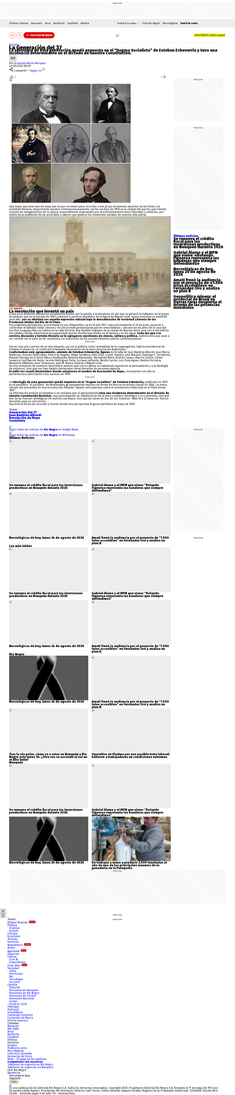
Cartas (13, 1001)
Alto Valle (13, 1028)
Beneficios (13, 1072)
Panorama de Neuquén (23, 990)
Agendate (16, 951)
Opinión (14, 44)
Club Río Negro (151, 23)
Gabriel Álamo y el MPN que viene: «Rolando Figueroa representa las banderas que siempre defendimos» (196, 258)
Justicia (13, 930)
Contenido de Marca (20, 1017)
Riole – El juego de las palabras (26, 1059)
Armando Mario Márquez (30, 63)
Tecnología (16, 979)
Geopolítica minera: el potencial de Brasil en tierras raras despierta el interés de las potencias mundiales (197, 302)
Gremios (14, 928)
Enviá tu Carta (18, 1004)
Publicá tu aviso (17, 1048)
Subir (13, 1081)
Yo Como (14, 982)
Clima (12, 971)
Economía (13, 936)
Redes (11, 947)
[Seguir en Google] (10, 79)
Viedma (85, 23)
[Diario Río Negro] (117, 35)
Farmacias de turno (19, 1056)
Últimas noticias (18, 23)
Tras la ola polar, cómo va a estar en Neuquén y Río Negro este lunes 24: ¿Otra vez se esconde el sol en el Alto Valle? (48, 757)
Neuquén (36, 23)
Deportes (13, 954)
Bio (11, 976)
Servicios (13, 941)
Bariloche (59, 23)
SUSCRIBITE (209, 35)
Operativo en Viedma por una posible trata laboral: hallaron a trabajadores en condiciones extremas (131, 755)
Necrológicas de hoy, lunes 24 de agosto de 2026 (194, 272)
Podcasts (13, 1009)
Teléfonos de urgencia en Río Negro (30, 1064)
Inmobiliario (15, 1012)
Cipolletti (72, 23)
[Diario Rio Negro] (10, 1085)
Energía (12, 933)
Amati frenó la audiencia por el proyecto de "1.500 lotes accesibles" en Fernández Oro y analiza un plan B (130, 540)
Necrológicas (170, 23)
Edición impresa (17, 1020)
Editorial (14, 987)
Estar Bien (16, 965)
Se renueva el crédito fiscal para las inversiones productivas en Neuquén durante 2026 (198, 242)
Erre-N (13, 959)
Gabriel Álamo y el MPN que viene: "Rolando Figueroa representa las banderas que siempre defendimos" (127, 487)
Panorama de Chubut (22, 995)
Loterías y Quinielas (19, 1053)
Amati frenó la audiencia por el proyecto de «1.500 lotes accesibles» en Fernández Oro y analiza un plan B (198, 285)
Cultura (11, 956)
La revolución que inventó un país (41, 311)
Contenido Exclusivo (20, 1015)
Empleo (12, 1045)
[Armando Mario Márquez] (13, 55)
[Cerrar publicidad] (3, 911)
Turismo (12, 939)
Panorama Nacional (21, 998)
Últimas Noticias (21, 922)
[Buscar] (19, 35)
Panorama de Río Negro (24, 993)
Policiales (13, 1006)
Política (12, 925)
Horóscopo (16, 973)
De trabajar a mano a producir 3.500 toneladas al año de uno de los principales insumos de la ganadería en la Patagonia (129, 865)
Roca (48, 23)
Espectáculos (17, 962)
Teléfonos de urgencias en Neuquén (30, 1067)
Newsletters (18, 945)
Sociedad (13, 968)
